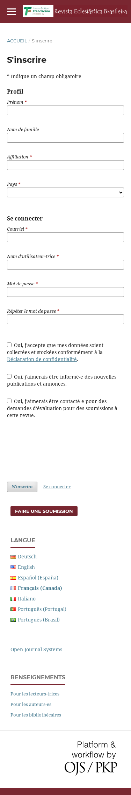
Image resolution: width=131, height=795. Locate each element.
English (26, 567)
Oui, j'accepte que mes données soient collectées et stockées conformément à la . (55, 352)
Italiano (27, 598)
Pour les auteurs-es (30, 704)
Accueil (17, 40)
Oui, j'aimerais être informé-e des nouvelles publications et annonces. (62, 380)
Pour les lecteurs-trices (34, 694)
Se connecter (57, 486)
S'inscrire (22, 486)
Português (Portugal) (42, 609)
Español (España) (38, 577)
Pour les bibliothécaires (35, 715)
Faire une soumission (44, 511)
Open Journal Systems (36, 649)
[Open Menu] (11, 11)
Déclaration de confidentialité (42, 359)
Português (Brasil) (39, 619)
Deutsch (27, 556)
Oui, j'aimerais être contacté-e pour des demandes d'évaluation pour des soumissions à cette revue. (62, 408)
